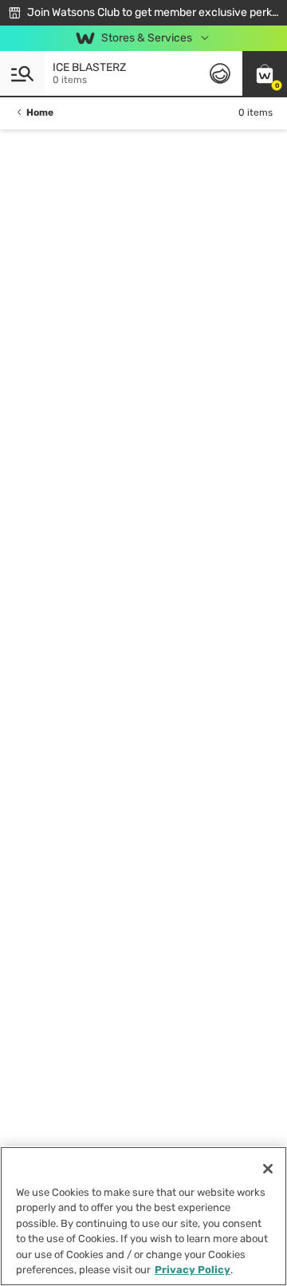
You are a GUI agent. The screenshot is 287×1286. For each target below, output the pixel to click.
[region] (143, 1216)
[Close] (267, 1168)
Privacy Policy (192, 1270)
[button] (264, 73)
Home (39, 112)
